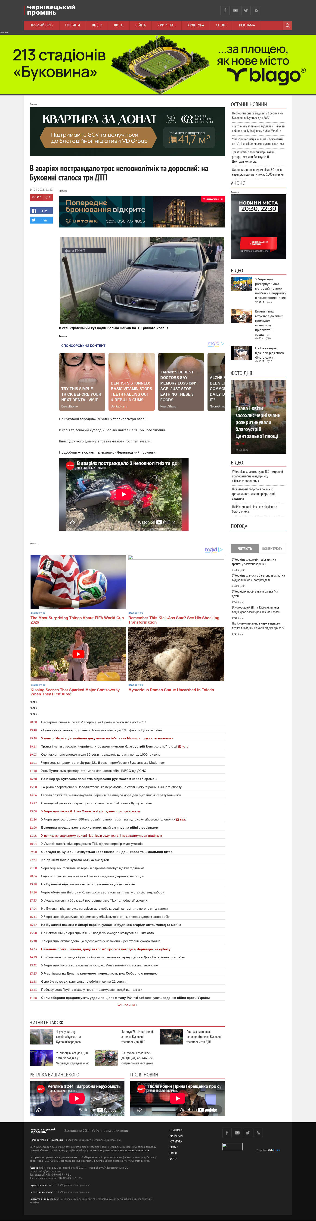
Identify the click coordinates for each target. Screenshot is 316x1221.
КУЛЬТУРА (176, 1142)
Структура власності (41, 1185)
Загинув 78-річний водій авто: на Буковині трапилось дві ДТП (137, 1036)
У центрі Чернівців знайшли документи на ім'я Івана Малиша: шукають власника (258, 141)
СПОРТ (174, 1147)
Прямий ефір (41, 25)
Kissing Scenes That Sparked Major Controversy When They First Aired (75, 692)
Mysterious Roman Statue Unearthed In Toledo (171, 690)
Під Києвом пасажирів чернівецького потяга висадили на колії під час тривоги (258, 625)
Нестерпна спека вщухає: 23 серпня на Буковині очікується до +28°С (257, 115)
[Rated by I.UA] (232, 1150)
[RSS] (256, 10)
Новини (72, 25)
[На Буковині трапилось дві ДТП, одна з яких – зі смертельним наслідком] (106, 1058)
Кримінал (167, 25)
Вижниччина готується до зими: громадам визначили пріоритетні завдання (253, 494)
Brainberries (38, 612)
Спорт (221, 25)
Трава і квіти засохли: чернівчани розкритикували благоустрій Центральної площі (253, 157)
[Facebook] (225, 10)
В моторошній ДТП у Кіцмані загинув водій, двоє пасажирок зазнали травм (256, 609)
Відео (97, 25)
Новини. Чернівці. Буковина (46, 1140)
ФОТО (173, 1159)
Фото (119, 25)
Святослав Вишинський (44, 1199)
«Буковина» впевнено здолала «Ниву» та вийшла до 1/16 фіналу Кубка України (258, 128)
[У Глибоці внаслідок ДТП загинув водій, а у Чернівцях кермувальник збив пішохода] (41, 1058)
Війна (140, 25)
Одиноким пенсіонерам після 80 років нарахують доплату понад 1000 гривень (258, 172)
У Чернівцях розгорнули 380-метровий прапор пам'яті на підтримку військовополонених (257, 476)
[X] (246, 10)
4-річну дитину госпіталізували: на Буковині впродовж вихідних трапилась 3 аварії (70, 1041)
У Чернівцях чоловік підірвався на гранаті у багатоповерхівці (254, 561)
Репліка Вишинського (54, 1074)
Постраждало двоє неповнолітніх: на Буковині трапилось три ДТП (203, 1036)
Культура (195, 25)
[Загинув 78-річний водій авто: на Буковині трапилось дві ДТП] (106, 1036)
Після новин (144, 1074)
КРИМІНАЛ (176, 1136)
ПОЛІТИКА (176, 1130)
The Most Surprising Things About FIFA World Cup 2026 (77, 620)
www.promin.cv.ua (138, 1150)
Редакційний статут (41, 1192)
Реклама (247, 25)
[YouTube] (235, 10)
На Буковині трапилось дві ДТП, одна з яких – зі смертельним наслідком (137, 1058)
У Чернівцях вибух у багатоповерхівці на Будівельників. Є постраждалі (258, 577)
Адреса (34, 1168)
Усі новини (126, 1005)
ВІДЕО (173, 1153)
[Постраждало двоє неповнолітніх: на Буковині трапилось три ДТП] (171, 1036)
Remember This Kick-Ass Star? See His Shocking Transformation (173, 620)
